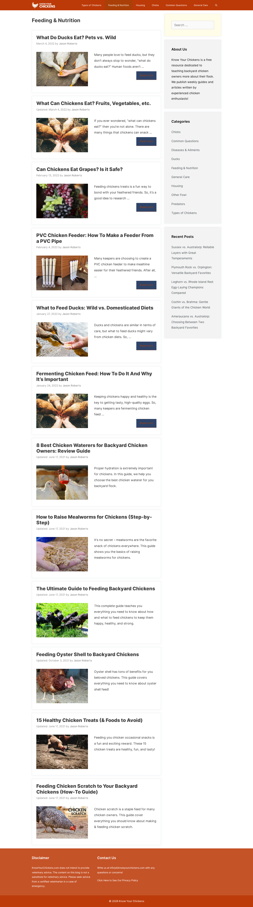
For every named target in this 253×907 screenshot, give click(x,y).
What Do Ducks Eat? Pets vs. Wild (76, 37)
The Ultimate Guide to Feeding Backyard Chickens (95, 588)
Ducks (175, 159)
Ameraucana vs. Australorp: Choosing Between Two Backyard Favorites (190, 322)
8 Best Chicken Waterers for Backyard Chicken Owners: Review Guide (91, 448)
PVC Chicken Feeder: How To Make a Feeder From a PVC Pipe (95, 238)
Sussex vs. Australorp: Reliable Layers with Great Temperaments (192, 252)
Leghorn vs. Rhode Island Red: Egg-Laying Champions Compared (192, 287)
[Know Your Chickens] (43, 5)
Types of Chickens (91, 5)
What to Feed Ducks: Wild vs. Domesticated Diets (94, 308)
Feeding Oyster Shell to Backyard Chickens (87, 654)
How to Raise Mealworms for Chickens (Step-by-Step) (94, 520)
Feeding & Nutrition (118, 5)
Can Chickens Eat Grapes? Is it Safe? (79, 169)
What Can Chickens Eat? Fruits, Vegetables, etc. (93, 103)
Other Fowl (178, 195)
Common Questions (176, 5)
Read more (146, 75)
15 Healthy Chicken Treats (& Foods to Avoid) (89, 720)
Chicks (155, 5)
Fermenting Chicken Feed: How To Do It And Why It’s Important (94, 376)
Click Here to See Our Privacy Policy (117, 880)
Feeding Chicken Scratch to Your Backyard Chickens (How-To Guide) (87, 789)
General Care (201, 5)
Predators (178, 204)
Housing (140, 5)
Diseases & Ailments (185, 150)
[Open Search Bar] (216, 5)
